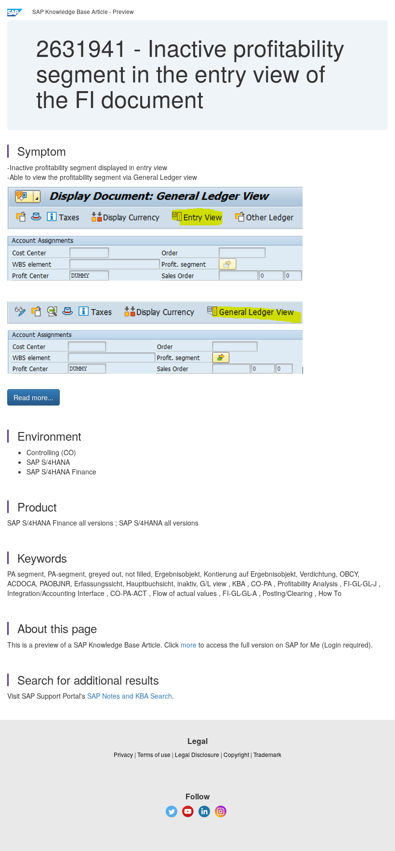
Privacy (123, 754)
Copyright (236, 754)
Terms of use (154, 754)
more (189, 644)
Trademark (267, 754)
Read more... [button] (33, 397)
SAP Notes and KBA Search (129, 696)
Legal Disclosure (197, 754)
